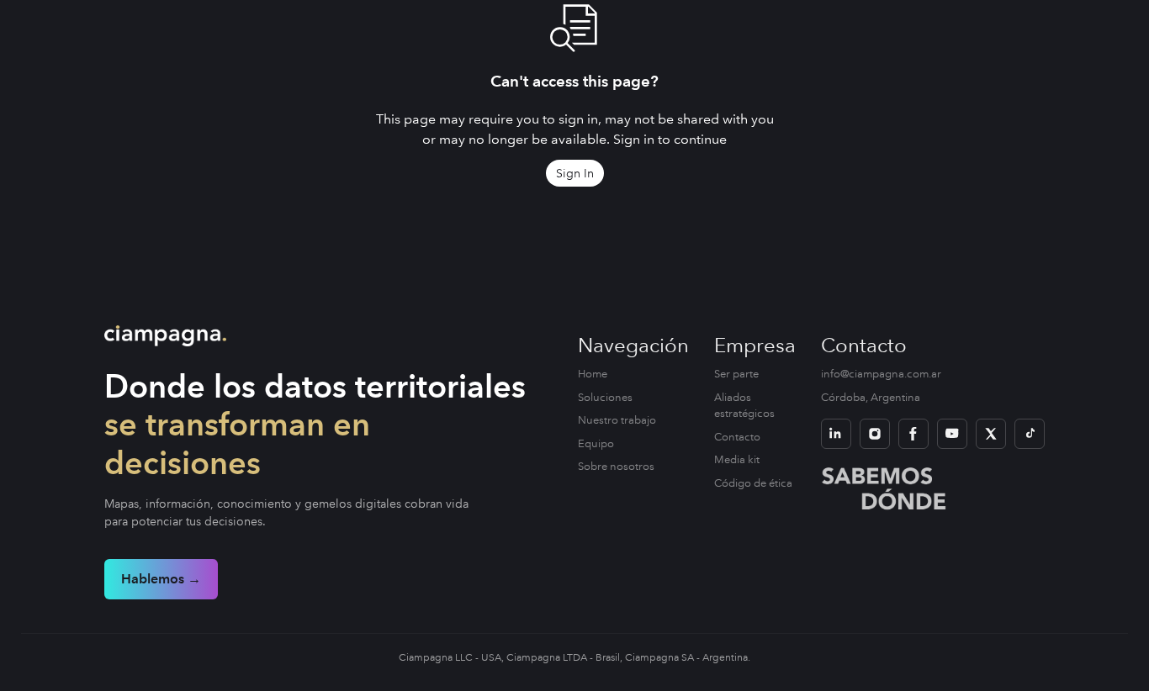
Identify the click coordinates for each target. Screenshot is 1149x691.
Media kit (737, 460)
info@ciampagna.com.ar (881, 374)
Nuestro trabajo (617, 420)
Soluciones (605, 397)
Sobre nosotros (616, 466)
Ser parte (736, 374)
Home (592, 374)
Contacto (737, 437)
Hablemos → (161, 579)
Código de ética (753, 483)
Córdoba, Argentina (870, 397)
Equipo (596, 444)
